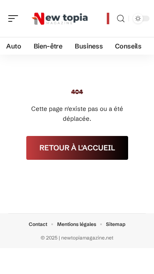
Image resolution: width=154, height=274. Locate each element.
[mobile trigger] (15, 18)
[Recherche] (120, 18)
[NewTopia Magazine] (59, 18)
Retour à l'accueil (77, 147)
